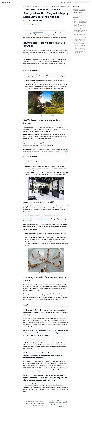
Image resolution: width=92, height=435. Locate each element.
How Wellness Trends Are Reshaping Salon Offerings (79, 9)
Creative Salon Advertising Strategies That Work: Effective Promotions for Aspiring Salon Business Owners (58, 403)
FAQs (74, 19)
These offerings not (63, 151)
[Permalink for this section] (34, 45)
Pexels (52, 115)
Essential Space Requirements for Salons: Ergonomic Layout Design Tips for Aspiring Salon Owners (34, 403)
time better (29, 220)
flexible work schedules (44, 219)
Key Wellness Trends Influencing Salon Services (79, 13)
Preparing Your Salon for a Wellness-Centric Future (79, 16)
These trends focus (38, 32)
